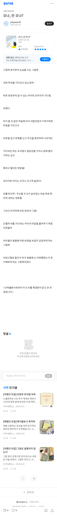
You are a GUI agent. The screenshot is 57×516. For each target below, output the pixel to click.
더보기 (52, 3)
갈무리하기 (46, 510)
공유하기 (52, 510)
